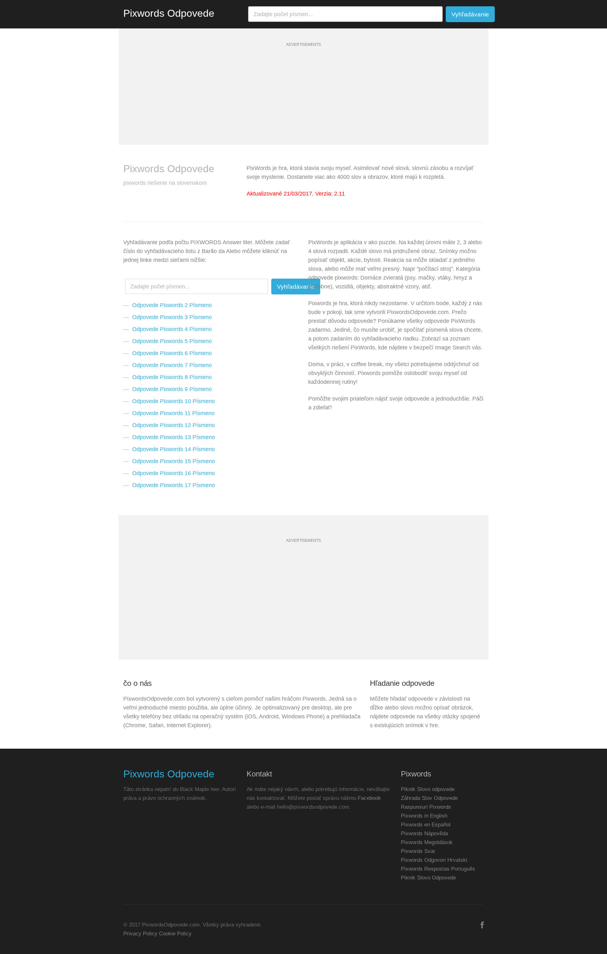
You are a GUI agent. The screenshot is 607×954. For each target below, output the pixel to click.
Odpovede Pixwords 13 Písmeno (173, 437)
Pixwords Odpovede (168, 13)
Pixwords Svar (418, 851)
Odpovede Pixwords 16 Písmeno (173, 473)
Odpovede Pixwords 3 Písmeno (172, 317)
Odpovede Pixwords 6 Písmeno (172, 353)
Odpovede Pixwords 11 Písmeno (173, 413)
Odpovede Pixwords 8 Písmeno (172, 377)
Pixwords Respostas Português (438, 869)
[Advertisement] (303, 100)
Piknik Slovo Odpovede (428, 878)
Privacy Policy (140, 934)
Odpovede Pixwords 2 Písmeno (172, 305)
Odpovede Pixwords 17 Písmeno (173, 485)
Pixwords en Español (426, 825)
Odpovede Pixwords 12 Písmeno (173, 425)
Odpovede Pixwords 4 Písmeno (172, 329)
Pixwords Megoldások (427, 842)
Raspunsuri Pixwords (426, 807)
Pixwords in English (424, 816)
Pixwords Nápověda (424, 833)
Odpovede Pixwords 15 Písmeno (173, 461)
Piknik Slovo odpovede (428, 789)
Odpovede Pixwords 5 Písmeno (172, 341)
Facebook (369, 798)
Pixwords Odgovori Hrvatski (434, 860)
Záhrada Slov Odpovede (429, 798)
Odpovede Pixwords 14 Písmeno (173, 449)
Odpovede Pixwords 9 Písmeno (172, 389)
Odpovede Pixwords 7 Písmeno (172, 365)
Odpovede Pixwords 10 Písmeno (173, 401)
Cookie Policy (175, 934)
